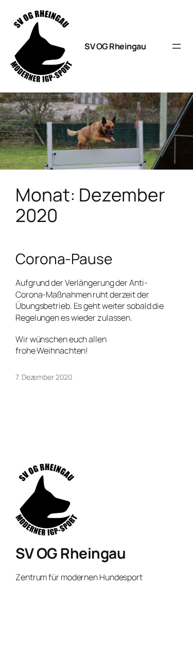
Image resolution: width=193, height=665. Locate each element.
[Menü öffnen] (176, 46)
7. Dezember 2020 (43, 377)
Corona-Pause (63, 259)
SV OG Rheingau (115, 46)
